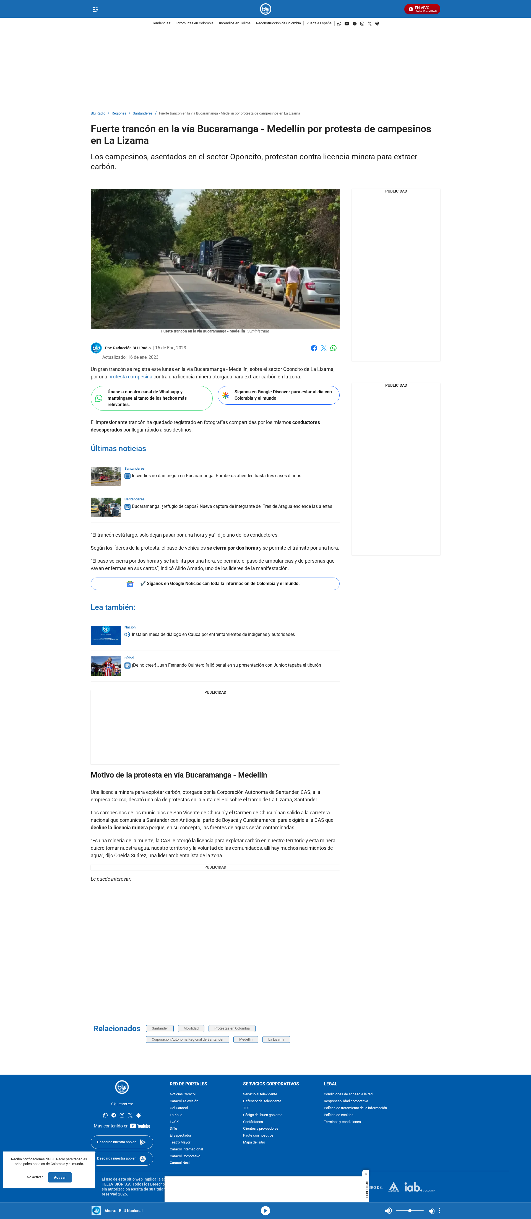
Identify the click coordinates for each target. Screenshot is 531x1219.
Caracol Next (180, 1163)
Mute (388, 1210)
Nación (130, 627)
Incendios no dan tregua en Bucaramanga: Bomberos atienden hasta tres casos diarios (216, 475)
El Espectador (180, 1136)
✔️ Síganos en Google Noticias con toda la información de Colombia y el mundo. (220, 583)
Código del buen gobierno (262, 1115)
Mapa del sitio (254, 1142)
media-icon (265, 1210)
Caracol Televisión (184, 1101)
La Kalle (176, 1115)
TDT (246, 1108)
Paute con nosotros (258, 1136)
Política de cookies (338, 1115)
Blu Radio (98, 113)
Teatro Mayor (180, 1142)
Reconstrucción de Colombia (278, 23)
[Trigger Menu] (95, 9)
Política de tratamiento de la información (355, 1108)
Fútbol (129, 658)
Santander (160, 1028)
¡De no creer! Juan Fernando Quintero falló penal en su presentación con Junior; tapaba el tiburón (226, 665)
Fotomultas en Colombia (195, 23)
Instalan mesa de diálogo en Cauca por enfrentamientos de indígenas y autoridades (213, 634)
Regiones (119, 113)
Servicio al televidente (260, 1094)
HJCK (174, 1122)
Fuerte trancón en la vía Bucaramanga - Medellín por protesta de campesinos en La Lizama (229, 113)
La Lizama (276, 1039)
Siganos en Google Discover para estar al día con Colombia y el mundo (283, 395)
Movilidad (191, 1028)
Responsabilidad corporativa (346, 1101)
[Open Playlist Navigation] (439, 1210)
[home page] (265, 9)
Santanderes (143, 113)
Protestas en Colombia (232, 1028)
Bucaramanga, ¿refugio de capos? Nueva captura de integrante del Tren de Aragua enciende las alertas (232, 506)
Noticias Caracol (183, 1094)
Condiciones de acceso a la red (348, 1094)
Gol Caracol (179, 1108)
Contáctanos (253, 1122)
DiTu (173, 1129)
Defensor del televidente (262, 1101)
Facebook (314, 351)
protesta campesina (130, 377)
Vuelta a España (319, 23)
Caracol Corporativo (185, 1156)
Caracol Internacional (186, 1149)
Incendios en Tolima (235, 23)
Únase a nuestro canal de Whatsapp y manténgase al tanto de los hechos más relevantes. (147, 398)
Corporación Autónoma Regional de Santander (187, 1039)
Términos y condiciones (342, 1122)
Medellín (246, 1039)
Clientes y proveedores (260, 1129)
